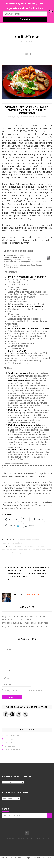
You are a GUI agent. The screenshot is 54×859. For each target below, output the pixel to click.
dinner (27, 540)
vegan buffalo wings (37, 550)
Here (4, 231)
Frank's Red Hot (15, 547)
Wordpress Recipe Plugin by (16, 463)
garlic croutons (28, 547)
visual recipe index (12, 749)
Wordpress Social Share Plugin (14, 857)
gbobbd (46, 838)
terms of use (10, 746)
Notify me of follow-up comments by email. (24, 690)
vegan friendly (8, 543)
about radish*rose (12, 735)
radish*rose (27, 36)
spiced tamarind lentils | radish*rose (30, 626)
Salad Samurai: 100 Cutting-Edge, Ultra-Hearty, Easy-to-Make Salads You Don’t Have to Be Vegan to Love (27, 149)
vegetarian (18, 543)
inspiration (9, 742)
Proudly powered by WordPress (16, 838)
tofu (39, 540)
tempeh (20, 550)
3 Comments (41, 117)
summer (33, 540)
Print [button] (48, 259)
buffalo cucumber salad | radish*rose (30, 623)
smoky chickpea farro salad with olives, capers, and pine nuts (17, 574)
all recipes (20, 540)
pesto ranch (39, 547)
